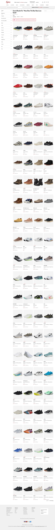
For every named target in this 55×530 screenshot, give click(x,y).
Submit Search (23, 7)
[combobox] (15, 7)
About (32, 509)
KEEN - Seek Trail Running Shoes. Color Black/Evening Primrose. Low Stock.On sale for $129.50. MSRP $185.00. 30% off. (38, 395)
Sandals (38, 526)
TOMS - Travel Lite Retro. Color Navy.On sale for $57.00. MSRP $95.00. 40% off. (28, 146)
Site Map (33, 510)
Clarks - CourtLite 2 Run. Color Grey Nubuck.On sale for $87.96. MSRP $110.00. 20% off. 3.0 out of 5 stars (38, 50)
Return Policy (8, 511)
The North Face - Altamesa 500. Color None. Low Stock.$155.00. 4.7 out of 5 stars (48, 88)
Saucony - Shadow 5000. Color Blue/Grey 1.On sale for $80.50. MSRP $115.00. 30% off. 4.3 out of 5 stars (28, 127)
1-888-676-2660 (32, 1)
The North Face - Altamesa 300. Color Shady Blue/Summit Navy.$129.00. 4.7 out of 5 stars (18, 31)
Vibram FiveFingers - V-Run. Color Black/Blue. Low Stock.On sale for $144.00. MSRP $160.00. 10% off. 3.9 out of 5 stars (48, 453)
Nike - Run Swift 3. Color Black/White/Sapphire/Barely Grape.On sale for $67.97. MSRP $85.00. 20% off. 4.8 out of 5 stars (38, 299)
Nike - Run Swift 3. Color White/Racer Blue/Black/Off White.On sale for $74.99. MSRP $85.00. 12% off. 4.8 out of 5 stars (48, 280)
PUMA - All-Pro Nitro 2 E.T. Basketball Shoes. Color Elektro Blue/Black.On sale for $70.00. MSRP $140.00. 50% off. (28, 165)
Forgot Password (8, 509)
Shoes (18, 16)
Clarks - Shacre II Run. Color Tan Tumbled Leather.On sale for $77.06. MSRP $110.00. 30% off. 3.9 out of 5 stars (28, 88)
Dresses (41, 526)
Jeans (43, 526)
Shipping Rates (8, 510)
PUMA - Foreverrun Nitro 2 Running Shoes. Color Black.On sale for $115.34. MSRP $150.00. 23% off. (28, 491)
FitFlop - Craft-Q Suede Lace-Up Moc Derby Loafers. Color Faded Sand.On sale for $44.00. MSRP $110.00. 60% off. (28, 223)
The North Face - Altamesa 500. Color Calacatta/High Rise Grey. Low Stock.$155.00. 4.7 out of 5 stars (38, 88)
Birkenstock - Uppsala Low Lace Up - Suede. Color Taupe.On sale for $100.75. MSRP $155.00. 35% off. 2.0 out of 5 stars (38, 203)
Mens (15, 510)
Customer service (44, 2)
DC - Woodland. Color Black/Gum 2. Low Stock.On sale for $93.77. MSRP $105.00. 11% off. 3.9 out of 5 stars (48, 165)
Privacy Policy (27, 518)
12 (49, 500)
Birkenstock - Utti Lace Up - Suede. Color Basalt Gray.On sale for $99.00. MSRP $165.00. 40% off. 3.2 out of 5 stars (48, 203)
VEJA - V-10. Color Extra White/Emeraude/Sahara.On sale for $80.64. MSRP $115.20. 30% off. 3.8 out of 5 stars (48, 127)
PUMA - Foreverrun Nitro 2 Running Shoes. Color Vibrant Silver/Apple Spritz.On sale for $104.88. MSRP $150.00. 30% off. (48, 491)
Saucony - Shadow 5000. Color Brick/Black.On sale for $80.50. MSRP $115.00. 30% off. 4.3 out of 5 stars (38, 127)
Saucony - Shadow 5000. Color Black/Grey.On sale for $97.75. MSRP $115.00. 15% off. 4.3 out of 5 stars (18, 127)
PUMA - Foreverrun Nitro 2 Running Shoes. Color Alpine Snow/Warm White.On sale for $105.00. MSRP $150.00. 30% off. (38, 491)
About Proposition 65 (9, 512)
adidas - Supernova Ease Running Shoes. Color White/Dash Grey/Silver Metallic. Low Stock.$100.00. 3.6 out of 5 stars (38, 242)
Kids (15, 511)
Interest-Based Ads (32, 518)
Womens (16, 509)
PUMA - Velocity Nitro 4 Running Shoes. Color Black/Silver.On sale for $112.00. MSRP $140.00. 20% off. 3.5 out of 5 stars (18, 318)
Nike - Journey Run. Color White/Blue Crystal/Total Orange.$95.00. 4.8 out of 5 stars (48, 242)
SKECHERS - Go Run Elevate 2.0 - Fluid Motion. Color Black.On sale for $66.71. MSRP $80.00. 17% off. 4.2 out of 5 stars (18, 299)
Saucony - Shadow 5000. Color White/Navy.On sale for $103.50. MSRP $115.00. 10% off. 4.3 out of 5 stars (48, 107)
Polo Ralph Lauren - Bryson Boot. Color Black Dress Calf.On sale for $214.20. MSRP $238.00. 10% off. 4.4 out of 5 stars (38, 184)
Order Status (25, 511)
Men (21, 16)
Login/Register (25, 509)
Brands (16, 512)
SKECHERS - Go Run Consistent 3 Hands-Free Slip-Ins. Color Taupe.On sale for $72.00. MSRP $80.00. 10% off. (48, 261)
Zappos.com (23, 526)
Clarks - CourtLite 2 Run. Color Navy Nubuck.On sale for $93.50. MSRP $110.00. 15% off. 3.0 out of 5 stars (28, 50)
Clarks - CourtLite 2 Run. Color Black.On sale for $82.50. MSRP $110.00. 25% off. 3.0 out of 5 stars (18, 69)
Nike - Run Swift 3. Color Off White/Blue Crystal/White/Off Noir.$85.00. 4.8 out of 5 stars (28, 242)
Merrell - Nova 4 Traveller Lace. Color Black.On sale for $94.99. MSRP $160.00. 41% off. (48, 223)
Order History (25, 512)
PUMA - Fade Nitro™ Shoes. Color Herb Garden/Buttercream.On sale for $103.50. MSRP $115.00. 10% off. (28, 107)
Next (51, 500)
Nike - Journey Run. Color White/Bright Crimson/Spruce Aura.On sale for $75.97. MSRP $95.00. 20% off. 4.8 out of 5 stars (48, 299)
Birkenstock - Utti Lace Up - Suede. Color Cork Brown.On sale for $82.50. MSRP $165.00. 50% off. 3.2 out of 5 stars (18, 223)
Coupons (33, 511)
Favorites (46, 2)
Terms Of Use (22, 518)
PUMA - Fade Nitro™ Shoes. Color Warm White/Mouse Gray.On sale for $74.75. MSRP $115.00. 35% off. (18, 146)
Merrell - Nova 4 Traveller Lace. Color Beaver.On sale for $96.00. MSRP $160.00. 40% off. (38, 223)
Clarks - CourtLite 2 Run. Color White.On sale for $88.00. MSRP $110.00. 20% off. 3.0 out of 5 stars (48, 50)
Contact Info (8, 515)
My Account (42, 2)
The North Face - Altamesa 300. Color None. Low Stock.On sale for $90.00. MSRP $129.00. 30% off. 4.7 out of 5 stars (28, 31)
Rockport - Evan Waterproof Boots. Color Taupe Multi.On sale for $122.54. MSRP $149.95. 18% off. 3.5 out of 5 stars (18, 184)
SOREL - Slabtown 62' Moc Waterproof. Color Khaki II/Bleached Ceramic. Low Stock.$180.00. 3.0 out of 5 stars (38, 165)
